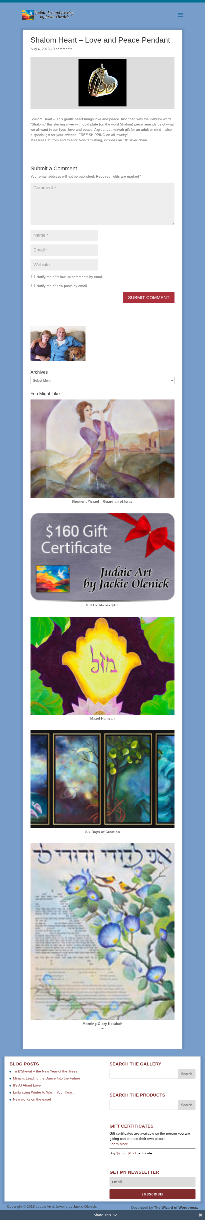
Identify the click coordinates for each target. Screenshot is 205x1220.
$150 (132, 1153)
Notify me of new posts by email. (62, 286)
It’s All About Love (27, 1085)
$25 (119, 1153)
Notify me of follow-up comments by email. (70, 277)
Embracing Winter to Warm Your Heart (43, 1092)
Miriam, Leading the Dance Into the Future (46, 1078)
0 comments (62, 49)
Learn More (119, 1144)
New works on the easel (32, 1099)
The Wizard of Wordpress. (176, 1207)
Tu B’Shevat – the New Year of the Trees (45, 1071)
